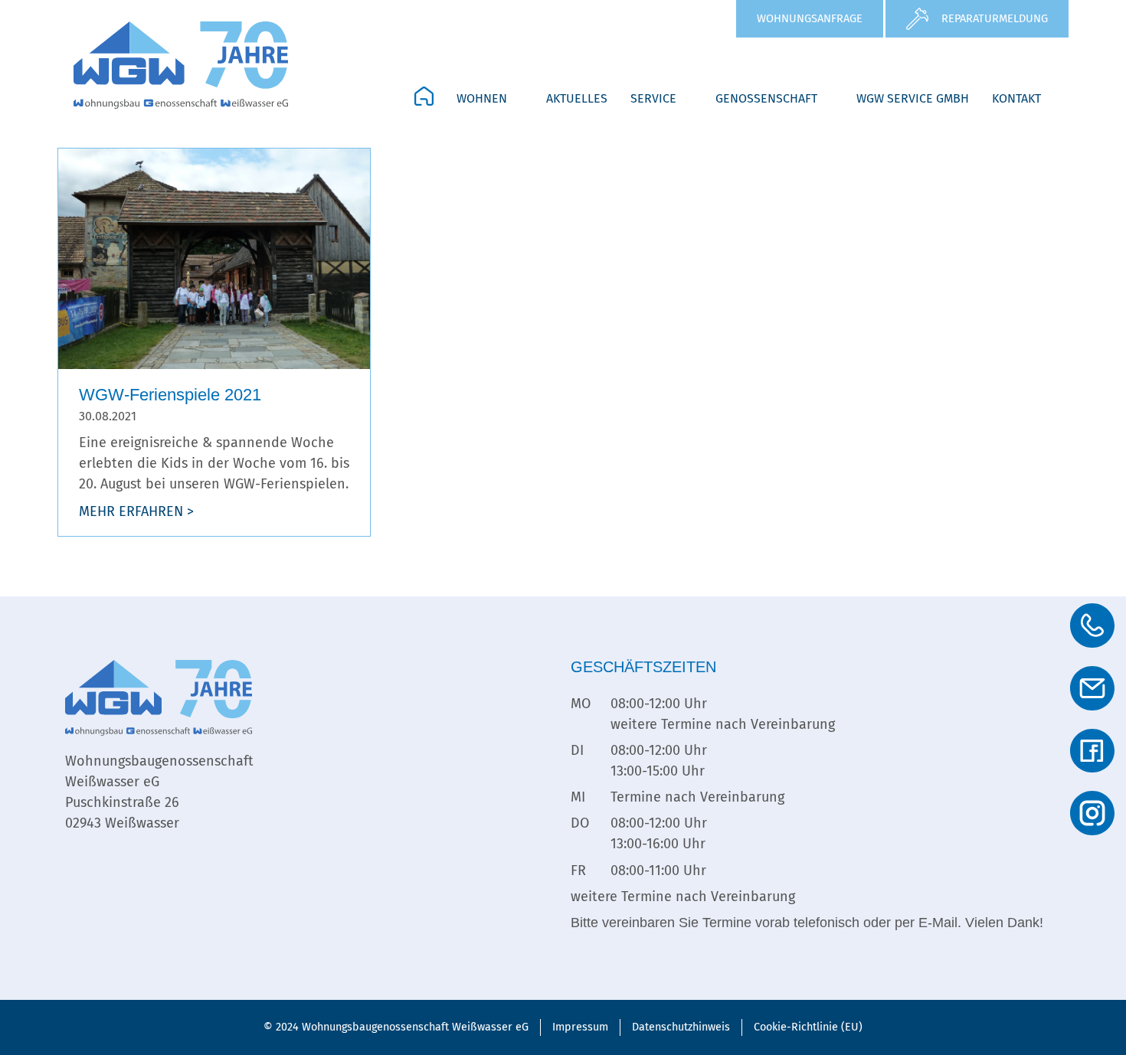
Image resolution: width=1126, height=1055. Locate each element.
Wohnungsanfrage (810, 18)
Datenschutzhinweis (681, 1027)
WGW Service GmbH (912, 98)
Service (653, 98)
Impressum (580, 1027)
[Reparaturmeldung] (917, 19)
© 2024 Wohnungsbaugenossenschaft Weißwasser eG (396, 1027)
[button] (490, 98)
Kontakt (1016, 98)
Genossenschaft (766, 98)
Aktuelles (576, 98)
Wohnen (482, 98)
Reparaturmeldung (994, 18)
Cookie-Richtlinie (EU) (808, 1027)
